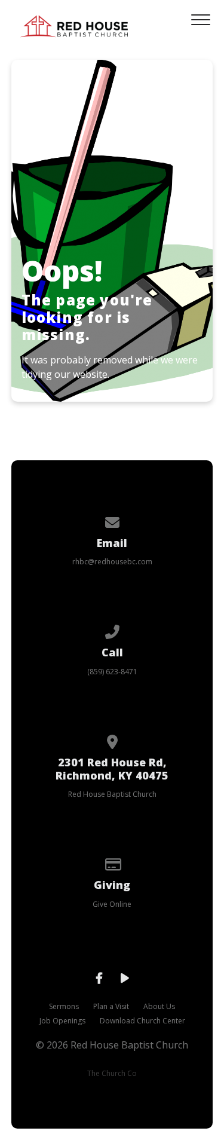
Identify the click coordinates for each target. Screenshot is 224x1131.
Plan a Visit (111, 1006)
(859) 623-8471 (112, 672)
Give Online (112, 904)
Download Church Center (142, 1021)
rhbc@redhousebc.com (112, 562)
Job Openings (62, 1021)
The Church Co (112, 1073)
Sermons (64, 1006)
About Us (159, 1006)
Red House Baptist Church (112, 794)
